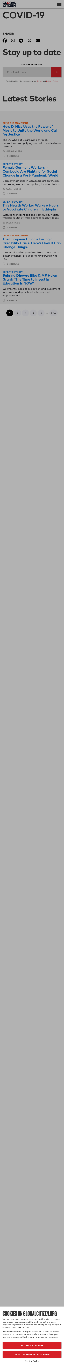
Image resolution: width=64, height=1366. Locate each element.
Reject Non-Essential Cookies (32, 1354)
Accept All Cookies (32, 1345)
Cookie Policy (32, 1361)
